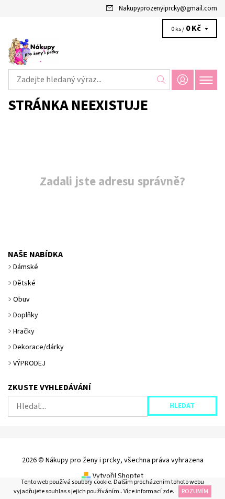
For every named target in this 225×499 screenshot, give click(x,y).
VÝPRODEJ (29, 363)
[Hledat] (161, 79)
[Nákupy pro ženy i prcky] (112, 51)
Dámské (25, 267)
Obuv (21, 299)
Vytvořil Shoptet (118, 476)
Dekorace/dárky (38, 347)
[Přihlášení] (183, 80)
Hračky (24, 331)
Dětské (24, 283)
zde (168, 491)
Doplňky (25, 315)
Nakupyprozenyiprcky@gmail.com (168, 8)
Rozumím (195, 491)
